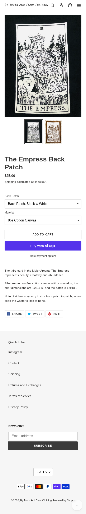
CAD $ (42, 472)
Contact (13, 363)
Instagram (15, 352)
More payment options (43, 255)
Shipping (10, 181)
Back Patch (12, 196)
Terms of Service (20, 396)
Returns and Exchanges (24, 385)
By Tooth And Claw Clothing (36, 500)
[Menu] (79, 5)
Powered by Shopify (64, 500)
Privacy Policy (18, 407)
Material (9, 212)
